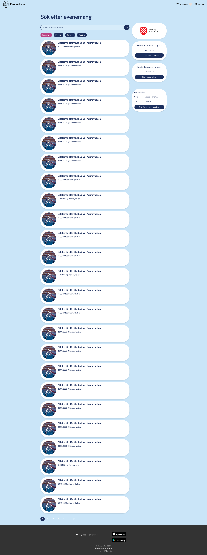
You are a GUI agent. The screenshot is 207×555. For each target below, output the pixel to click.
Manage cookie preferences (87, 535)
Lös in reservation (149, 77)
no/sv (201, 4)
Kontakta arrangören (151, 107)
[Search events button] (126, 27)
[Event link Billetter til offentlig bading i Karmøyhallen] (48, 48)
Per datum (46, 35)
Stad (136, 101)
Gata (136, 97)
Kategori (70, 35)
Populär (58, 35)
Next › (74, 519)
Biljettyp (81, 35)
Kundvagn (185, 4)
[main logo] (15, 4)
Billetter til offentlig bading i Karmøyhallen (79, 42)
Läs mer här (149, 50)
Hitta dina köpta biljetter (149, 55)
